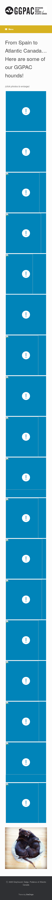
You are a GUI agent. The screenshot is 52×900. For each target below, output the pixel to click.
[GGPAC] (26, 10)
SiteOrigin (30, 894)
